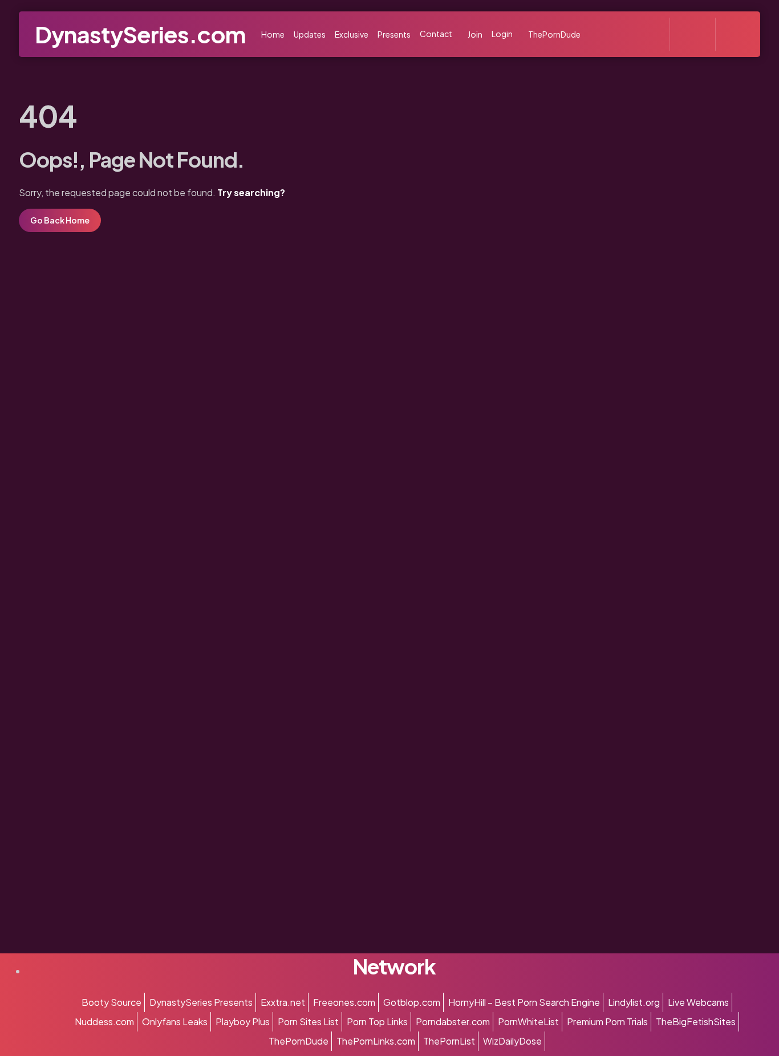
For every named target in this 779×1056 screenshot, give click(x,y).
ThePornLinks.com (375, 1041)
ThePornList (449, 1041)
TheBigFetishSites (696, 1021)
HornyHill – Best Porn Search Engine (524, 1002)
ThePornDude (298, 1041)
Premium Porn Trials (607, 1021)
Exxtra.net (283, 1002)
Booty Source (111, 1002)
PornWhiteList (528, 1021)
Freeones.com (344, 1002)
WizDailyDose (512, 1041)
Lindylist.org (634, 1002)
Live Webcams (698, 1002)
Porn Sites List (308, 1021)
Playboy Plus (243, 1021)
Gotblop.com (411, 1002)
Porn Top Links (377, 1021)
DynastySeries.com (140, 33)
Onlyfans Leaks (175, 1021)
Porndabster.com (453, 1021)
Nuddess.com (104, 1021)
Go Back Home (60, 220)
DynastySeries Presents (201, 1002)
